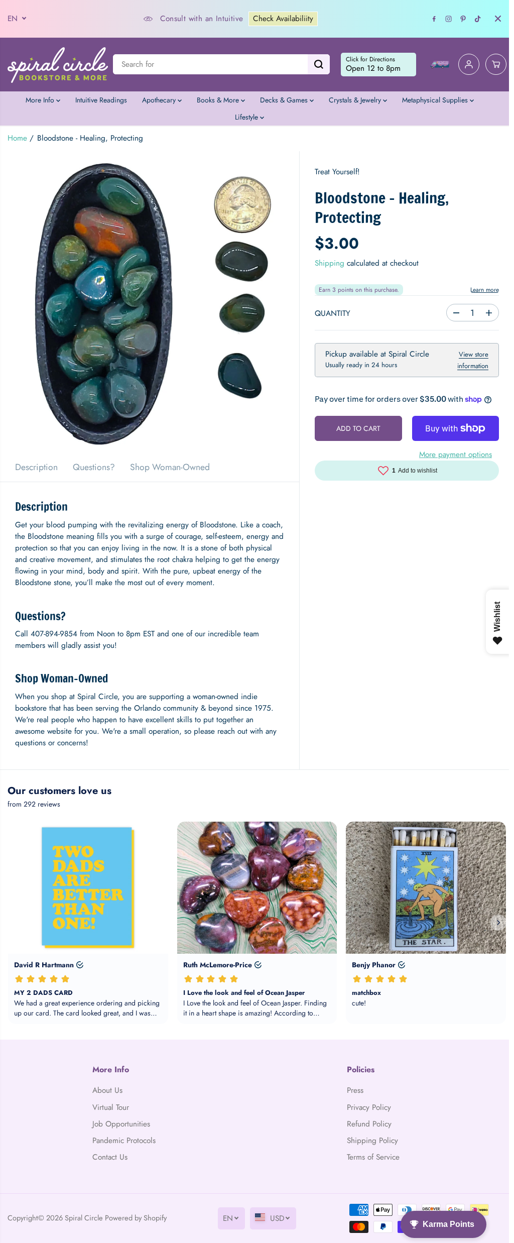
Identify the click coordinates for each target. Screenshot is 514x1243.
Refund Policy (365, 1123)
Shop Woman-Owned (170, 467)
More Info (38, 100)
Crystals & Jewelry (353, 100)
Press (351, 1090)
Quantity (330, 313)
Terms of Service (369, 1157)
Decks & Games (282, 100)
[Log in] (463, 64)
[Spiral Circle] (58, 64)
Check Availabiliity (280, 18)
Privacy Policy (365, 1107)
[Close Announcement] (492, 18)
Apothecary (157, 100)
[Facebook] (429, 19)
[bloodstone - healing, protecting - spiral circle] (148, 302)
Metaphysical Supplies (433, 100)
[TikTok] (473, 19)
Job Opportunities (120, 1123)
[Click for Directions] (373, 65)
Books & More (216, 100)
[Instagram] (444, 19)
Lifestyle (245, 117)
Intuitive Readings (98, 100)
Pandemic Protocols (123, 1140)
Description (36, 467)
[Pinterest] (458, 19)
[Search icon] (314, 64)
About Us (106, 1090)
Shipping (327, 263)
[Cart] (490, 64)
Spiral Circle (84, 1212)
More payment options (451, 454)
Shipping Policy (369, 1140)
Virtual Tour (109, 1107)
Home (17, 138)
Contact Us (108, 1157)
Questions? (94, 467)
